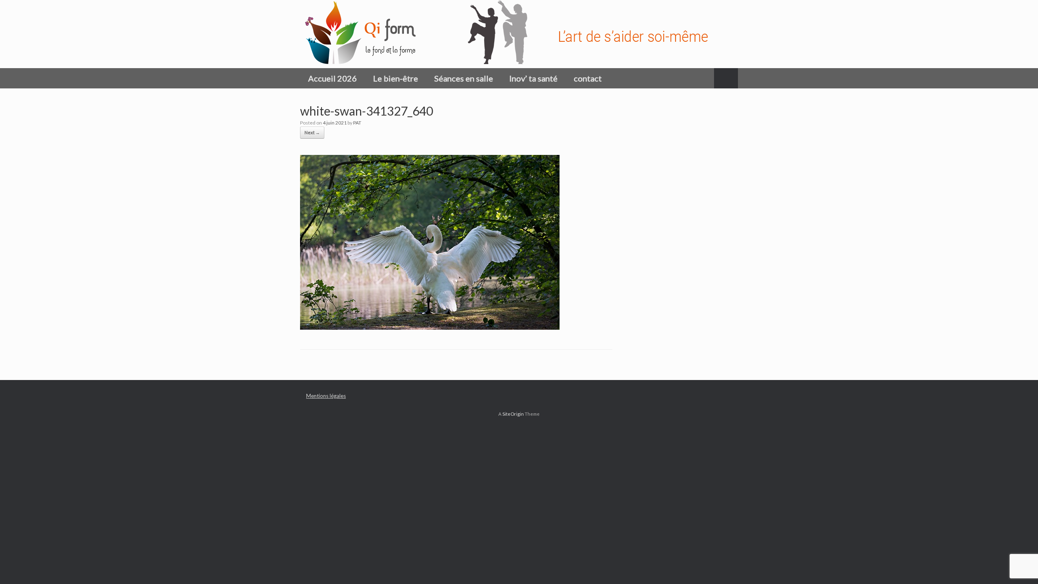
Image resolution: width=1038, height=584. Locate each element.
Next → (312, 132)
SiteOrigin (513, 414)
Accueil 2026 (332, 78)
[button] (726, 78)
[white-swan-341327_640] (430, 326)
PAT (357, 123)
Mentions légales (326, 396)
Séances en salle (463, 78)
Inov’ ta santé (533, 78)
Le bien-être (395, 78)
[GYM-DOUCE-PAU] (513, 34)
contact (588, 78)
